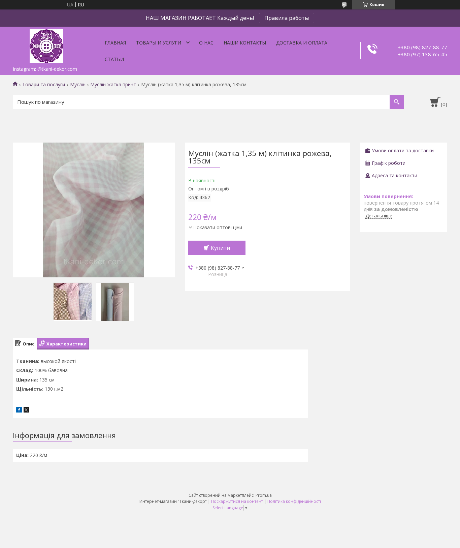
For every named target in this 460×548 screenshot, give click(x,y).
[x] (26, 410)
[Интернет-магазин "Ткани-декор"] (46, 45)
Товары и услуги (158, 42)
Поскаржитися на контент (237, 501)
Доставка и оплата (301, 42)
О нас (206, 42)
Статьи (114, 59)
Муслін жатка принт (113, 85)
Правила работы (286, 18)
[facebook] (19, 410)
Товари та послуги (43, 85)
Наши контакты (245, 42)
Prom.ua (264, 495)
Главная (115, 42)
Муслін (78, 85)
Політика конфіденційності (294, 501)
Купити (220, 247)
